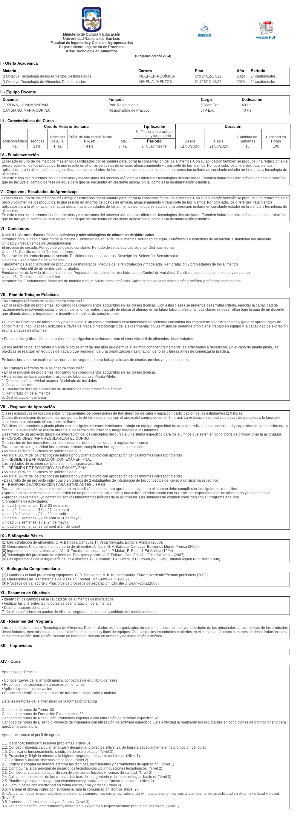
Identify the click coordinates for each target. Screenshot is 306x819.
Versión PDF (266, 37)
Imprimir (204, 35)
